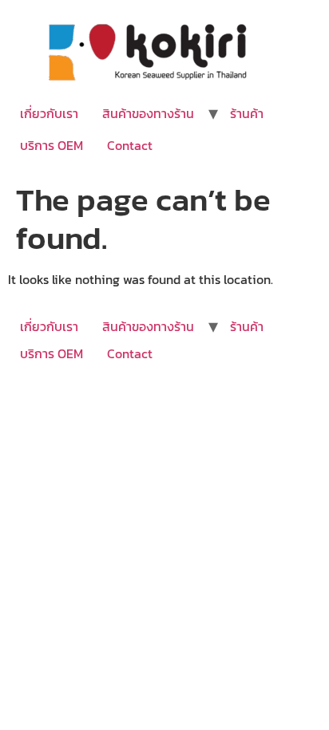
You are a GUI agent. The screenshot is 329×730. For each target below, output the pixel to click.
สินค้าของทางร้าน (148, 113)
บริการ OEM (51, 145)
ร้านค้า (247, 113)
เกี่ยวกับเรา (49, 113)
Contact (130, 145)
